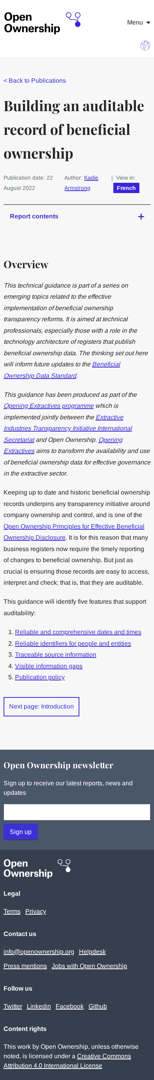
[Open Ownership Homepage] (43, 23)
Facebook (70, 1006)
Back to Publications (35, 80)
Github (97, 1006)
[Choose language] (145, 46)
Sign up (21, 831)
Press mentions (25, 966)
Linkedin (39, 1006)
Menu (135, 22)
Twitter (13, 1006)
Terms (12, 911)
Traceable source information (55, 654)
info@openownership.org (39, 951)
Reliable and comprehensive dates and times (78, 632)
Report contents (34, 216)
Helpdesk (92, 951)
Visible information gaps (49, 666)
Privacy (35, 911)
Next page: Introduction (41, 706)
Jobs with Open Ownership (89, 966)
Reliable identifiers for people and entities (73, 643)
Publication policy (40, 677)
